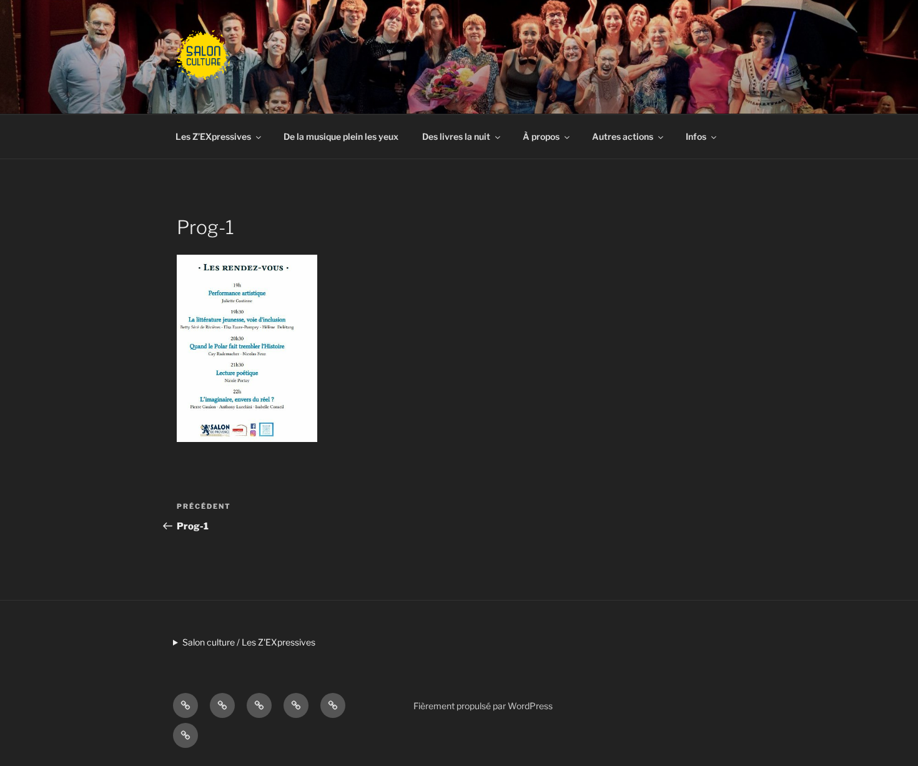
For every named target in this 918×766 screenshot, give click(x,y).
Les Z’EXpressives (213, 136)
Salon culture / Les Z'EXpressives (248, 642)
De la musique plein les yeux (341, 136)
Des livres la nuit (456, 136)
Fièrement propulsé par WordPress (483, 705)
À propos (541, 136)
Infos (696, 136)
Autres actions (622, 136)
